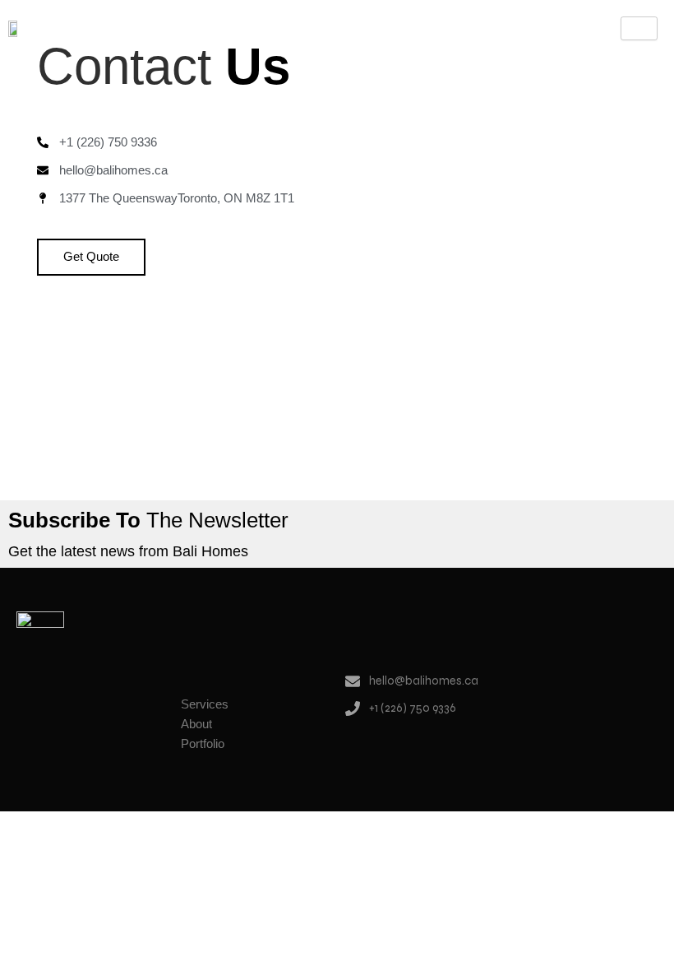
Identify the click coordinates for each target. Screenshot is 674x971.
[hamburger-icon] (639, 28)
